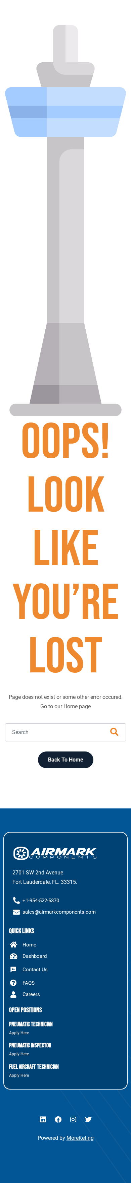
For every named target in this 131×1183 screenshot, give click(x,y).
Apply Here (19, 1033)
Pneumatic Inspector (30, 1045)
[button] (118, 15)
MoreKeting (80, 1138)
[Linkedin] (43, 1119)
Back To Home (65, 760)
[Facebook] (58, 1119)
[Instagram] (73, 1119)
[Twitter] (88, 1119)
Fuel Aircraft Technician (34, 1066)
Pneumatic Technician (31, 1024)
